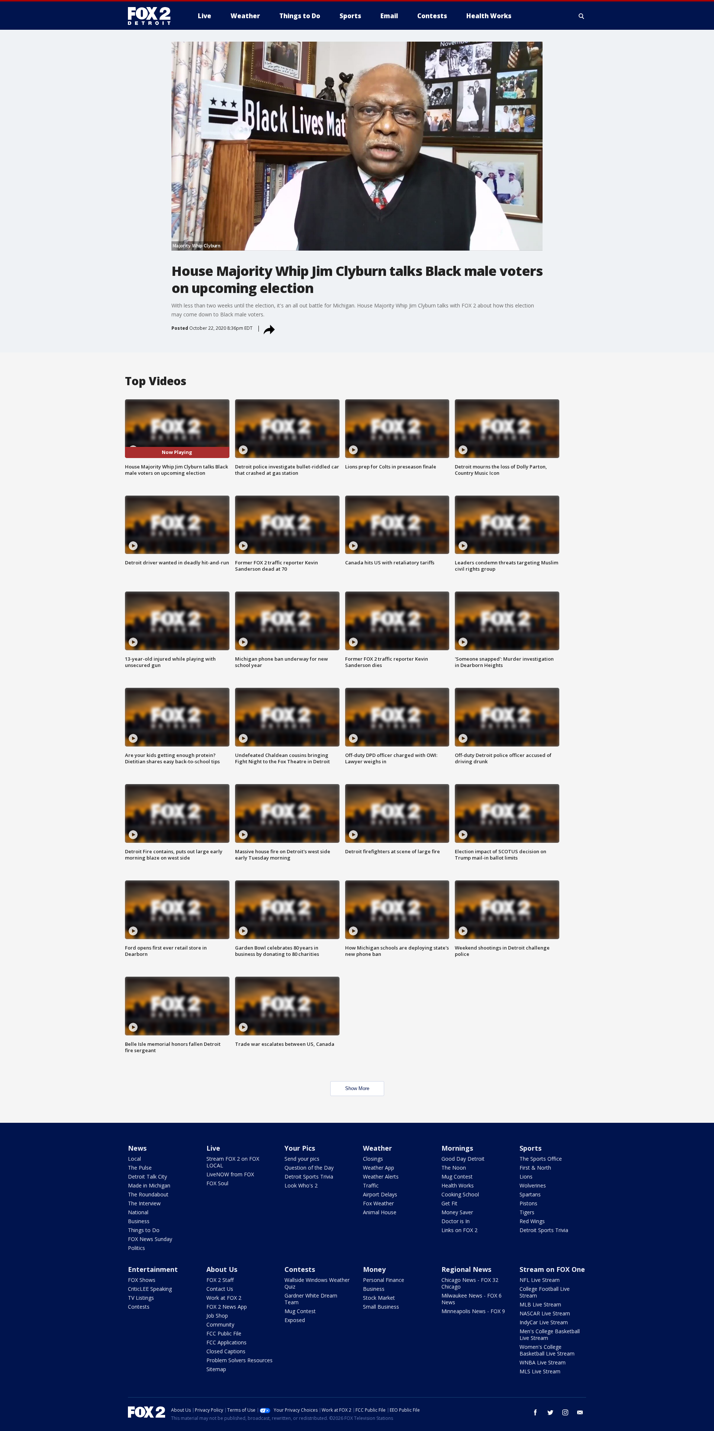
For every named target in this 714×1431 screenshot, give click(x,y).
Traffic (371, 1185)
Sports (530, 1148)
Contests (138, 1306)
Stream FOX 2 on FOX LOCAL (232, 1162)
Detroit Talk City (147, 1176)
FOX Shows (141, 1279)
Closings (373, 1158)
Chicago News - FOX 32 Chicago (469, 1283)
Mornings (457, 1148)
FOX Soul (217, 1183)
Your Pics (299, 1148)
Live (213, 1148)
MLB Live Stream (540, 1304)
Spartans (530, 1194)
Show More (357, 1088)
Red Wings (532, 1221)
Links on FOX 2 (459, 1230)
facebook (535, 1412)
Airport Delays (380, 1194)
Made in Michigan (149, 1185)
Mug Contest (457, 1176)
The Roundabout (148, 1194)
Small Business (381, 1306)
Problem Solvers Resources (239, 1360)
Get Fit (449, 1203)
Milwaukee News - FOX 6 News (471, 1299)
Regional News (466, 1269)
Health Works (457, 1185)
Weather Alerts (381, 1176)
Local (134, 1158)
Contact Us (219, 1288)
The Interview (144, 1203)
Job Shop (217, 1315)
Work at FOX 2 (223, 1297)
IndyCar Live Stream (544, 1322)
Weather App (378, 1167)
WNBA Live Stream (543, 1362)
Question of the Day (309, 1167)
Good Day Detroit (463, 1158)
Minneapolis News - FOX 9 (473, 1311)
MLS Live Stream (540, 1371)
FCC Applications (226, 1342)
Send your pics (301, 1158)
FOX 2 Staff (220, 1279)
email (580, 1412)
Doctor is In (455, 1221)
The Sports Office (541, 1158)
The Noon (453, 1167)
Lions (526, 1176)
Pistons (528, 1203)
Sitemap (216, 1369)
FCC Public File (223, 1333)
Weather (377, 1148)
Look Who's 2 (301, 1185)
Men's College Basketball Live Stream (550, 1334)
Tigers (527, 1212)
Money (374, 1269)
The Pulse (140, 1167)
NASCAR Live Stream (545, 1313)
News (137, 1148)
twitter (550, 1412)
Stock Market (379, 1297)
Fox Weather (378, 1203)
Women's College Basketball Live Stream (547, 1350)
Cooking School (460, 1194)
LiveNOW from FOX (230, 1174)
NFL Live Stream (540, 1279)
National (138, 1212)
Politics (136, 1247)
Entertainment (153, 1269)
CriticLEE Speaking (150, 1288)
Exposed (294, 1320)
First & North (535, 1167)
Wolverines (533, 1185)
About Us (221, 1269)
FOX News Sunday (150, 1239)
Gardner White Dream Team (310, 1299)
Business (138, 1221)
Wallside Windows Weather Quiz (317, 1283)
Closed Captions (225, 1351)
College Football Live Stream (545, 1292)
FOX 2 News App (226, 1306)
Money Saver (457, 1212)
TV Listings (141, 1297)
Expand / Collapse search (581, 16)
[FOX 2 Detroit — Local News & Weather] (152, 16)
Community (220, 1324)
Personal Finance (383, 1279)
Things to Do (144, 1230)
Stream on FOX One (552, 1269)
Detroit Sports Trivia (308, 1176)
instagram (565, 1412)
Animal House (379, 1212)
